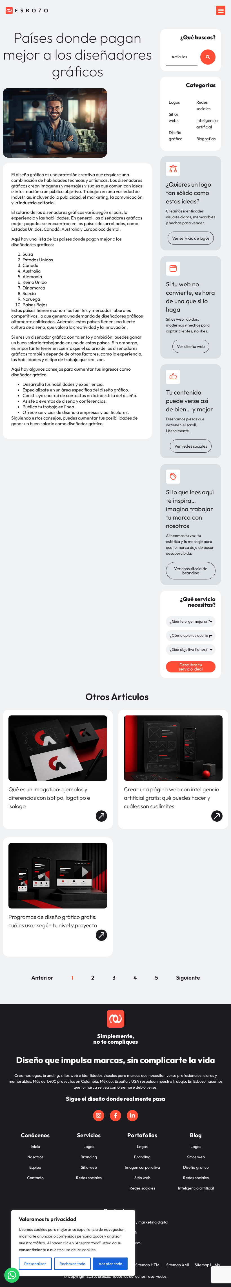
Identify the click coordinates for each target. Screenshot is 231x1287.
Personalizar (35, 1263)
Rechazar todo (72, 1263)
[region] (73, 1243)
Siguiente (188, 977)
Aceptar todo (110, 1263)
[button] (220, 10)
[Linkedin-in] (132, 1115)
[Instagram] (98, 1115)
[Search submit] (208, 57)
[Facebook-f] (115, 1115)
